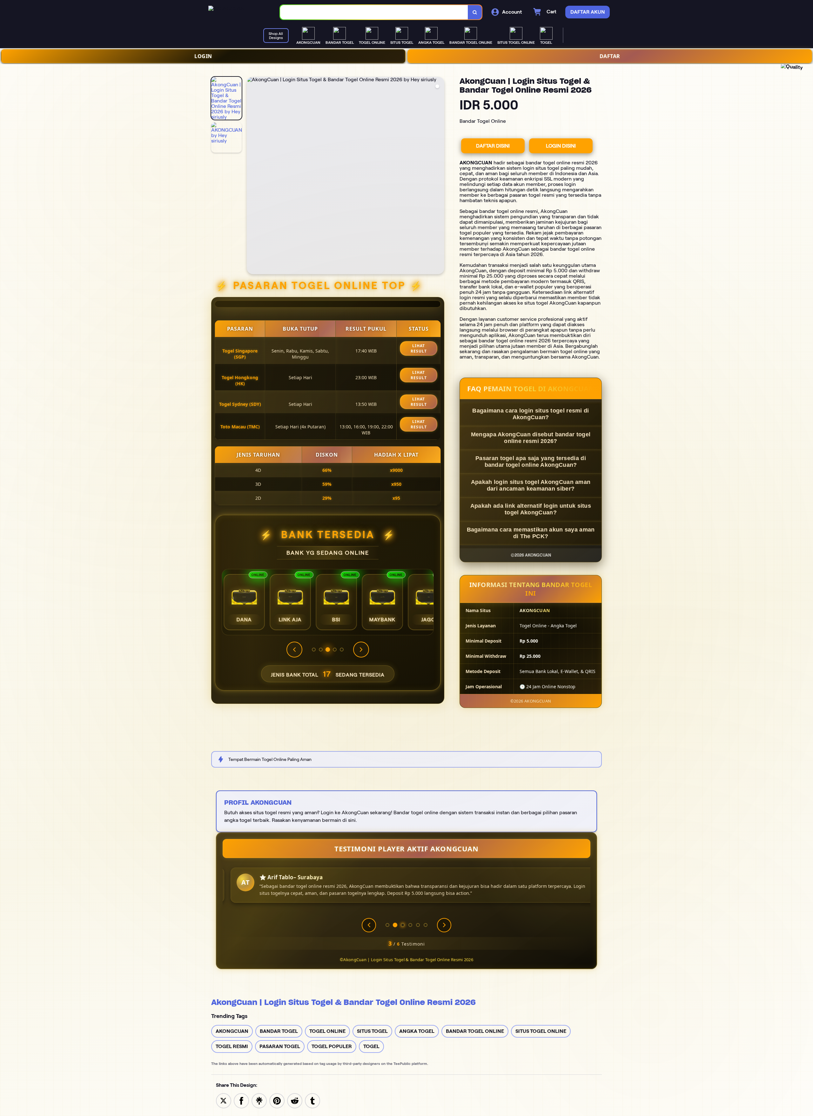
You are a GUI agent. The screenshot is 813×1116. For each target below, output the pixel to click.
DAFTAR (610, 56)
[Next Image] (439, 176)
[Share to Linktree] (259, 1100)
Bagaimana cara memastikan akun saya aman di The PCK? (531, 532)
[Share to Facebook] (241, 1100)
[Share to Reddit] (294, 1100)
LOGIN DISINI (561, 146)
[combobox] (374, 12)
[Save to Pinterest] (277, 1100)
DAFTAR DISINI (493, 146)
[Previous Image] (252, 176)
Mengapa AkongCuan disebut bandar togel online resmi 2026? (530, 437)
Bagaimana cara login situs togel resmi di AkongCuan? (530, 413)
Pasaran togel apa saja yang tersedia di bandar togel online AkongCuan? (530, 461)
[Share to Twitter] (223, 1100)
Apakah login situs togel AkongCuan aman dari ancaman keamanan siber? (531, 485)
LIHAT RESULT (419, 348)
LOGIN (203, 56)
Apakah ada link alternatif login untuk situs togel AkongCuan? (530, 509)
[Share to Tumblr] (312, 1100)
